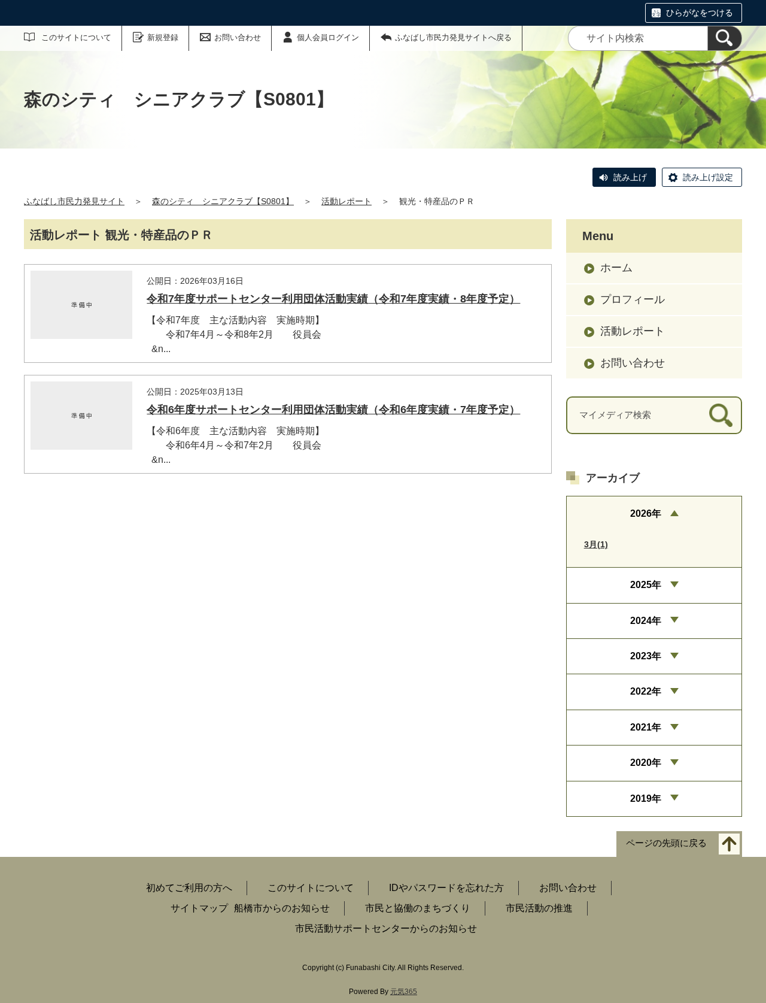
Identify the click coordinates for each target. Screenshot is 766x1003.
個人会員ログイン (328, 37)
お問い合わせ (237, 37)
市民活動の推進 (539, 908)
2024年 (645, 621)
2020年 (645, 762)
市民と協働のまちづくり (417, 908)
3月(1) (596, 544)
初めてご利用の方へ (189, 888)
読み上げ (630, 177)
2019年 (645, 798)
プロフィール (632, 299)
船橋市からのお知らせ (282, 908)
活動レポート (346, 201)
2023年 (645, 656)
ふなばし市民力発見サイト (74, 201)
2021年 (645, 727)
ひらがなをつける (699, 12)
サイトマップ (199, 908)
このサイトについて (76, 37)
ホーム (616, 268)
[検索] (724, 38)
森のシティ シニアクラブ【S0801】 (223, 201)
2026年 (645, 513)
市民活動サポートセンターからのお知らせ (386, 928)
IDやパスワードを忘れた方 (446, 888)
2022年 (645, 691)
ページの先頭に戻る (666, 843)
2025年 (645, 585)
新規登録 (162, 37)
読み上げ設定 (708, 177)
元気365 (403, 991)
